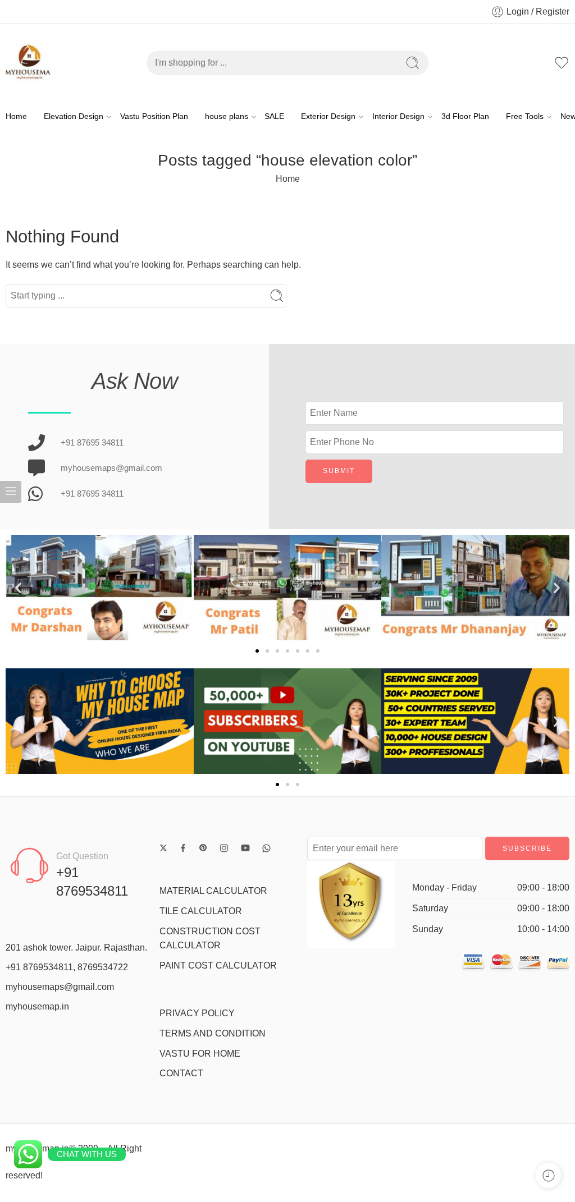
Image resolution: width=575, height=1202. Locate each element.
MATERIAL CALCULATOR (213, 891)
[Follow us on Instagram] (224, 848)
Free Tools (525, 116)
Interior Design (398, 116)
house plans (226, 116)
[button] (18, 588)
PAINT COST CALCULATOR (218, 965)
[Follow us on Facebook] (183, 847)
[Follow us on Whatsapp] (266, 848)
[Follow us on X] (163, 848)
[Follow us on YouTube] (245, 848)
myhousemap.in (37, 1006)
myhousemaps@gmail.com (60, 987)
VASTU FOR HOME (199, 1053)
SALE (274, 116)
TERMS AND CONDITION (212, 1033)
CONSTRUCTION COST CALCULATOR (210, 938)
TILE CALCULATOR (200, 911)
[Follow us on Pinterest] (203, 847)
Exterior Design (328, 116)
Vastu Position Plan (154, 116)
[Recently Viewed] (548, 1175)
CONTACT (181, 1073)
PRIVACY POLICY (197, 1013)
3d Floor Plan (465, 116)
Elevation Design (73, 116)
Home (16, 116)
